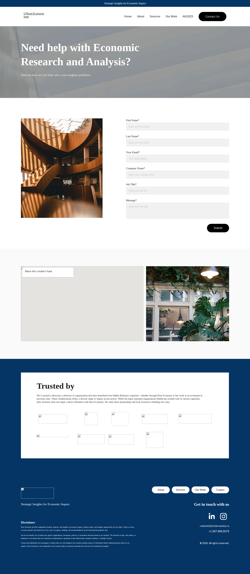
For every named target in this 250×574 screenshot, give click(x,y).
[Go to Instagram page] (223, 516)
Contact (220, 489)
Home (128, 16)
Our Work (171, 16)
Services (155, 16)
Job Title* (131, 184)
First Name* (132, 120)
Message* (131, 200)
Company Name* (135, 168)
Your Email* (133, 152)
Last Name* (132, 136)
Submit (218, 228)
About (140, 16)
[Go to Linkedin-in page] (213, 516)
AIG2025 (187, 16)
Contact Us (212, 16)
